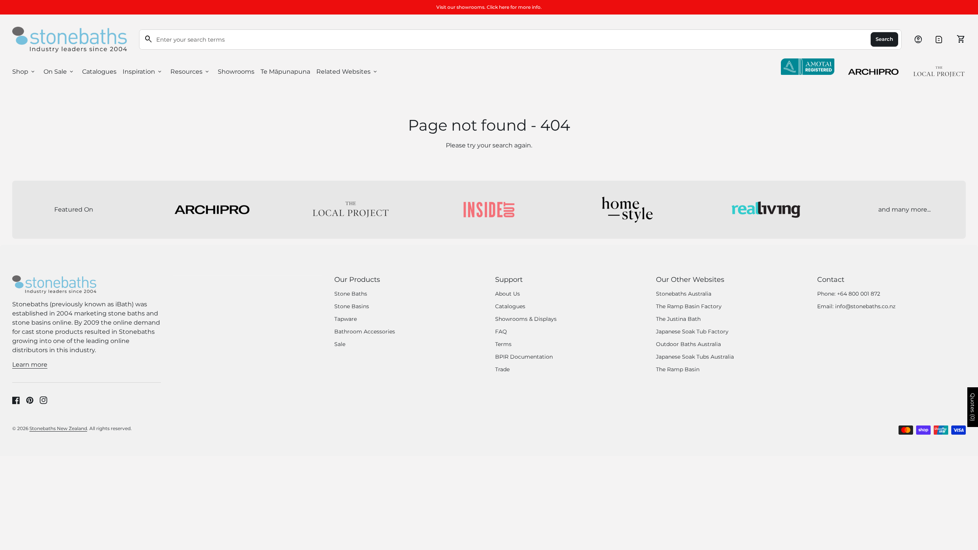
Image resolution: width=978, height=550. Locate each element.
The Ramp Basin (677, 369)
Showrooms (236, 71)
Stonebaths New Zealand (58, 428)
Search (884, 39)
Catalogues (99, 71)
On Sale (59, 72)
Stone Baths (350, 293)
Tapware (345, 318)
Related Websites (347, 72)
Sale (339, 344)
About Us (507, 293)
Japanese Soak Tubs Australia (695, 356)
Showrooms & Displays (526, 318)
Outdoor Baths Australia (688, 344)
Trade (502, 369)
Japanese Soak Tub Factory (692, 331)
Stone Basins (351, 306)
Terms (503, 344)
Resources (190, 72)
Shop (24, 72)
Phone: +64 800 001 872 (848, 293)
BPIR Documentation (524, 356)
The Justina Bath (678, 318)
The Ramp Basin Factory (689, 306)
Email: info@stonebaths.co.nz (856, 306)
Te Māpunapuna (285, 71)
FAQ (501, 331)
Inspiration (143, 72)
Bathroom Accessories (364, 331)
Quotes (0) (972, 407)
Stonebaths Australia (683, 293)
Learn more (29, 364)
